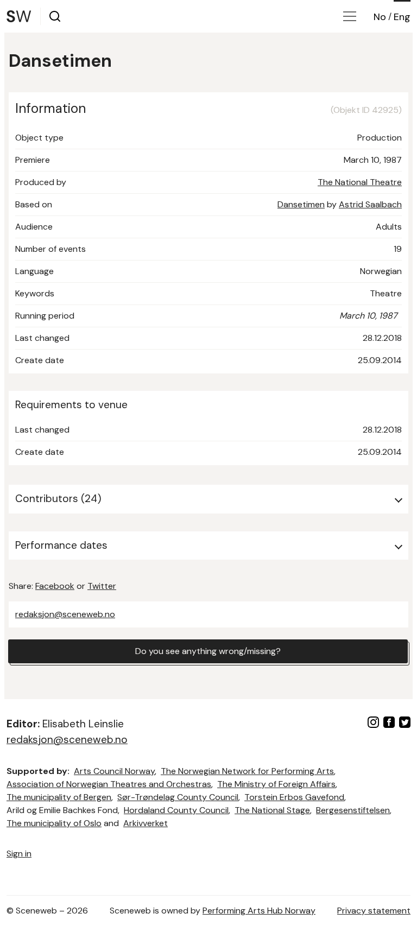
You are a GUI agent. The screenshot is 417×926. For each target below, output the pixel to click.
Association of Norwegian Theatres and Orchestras (109, 784)
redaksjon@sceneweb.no (65, 614)
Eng (402, 16)
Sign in (19, 853)
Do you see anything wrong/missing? (208, 651)
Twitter (101, 586)
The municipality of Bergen (59, 797)
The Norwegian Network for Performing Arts (247, 771)
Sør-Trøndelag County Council (177, 797)
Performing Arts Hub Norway (259, 910)
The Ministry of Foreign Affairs (276, 784)
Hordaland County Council (176, 810)
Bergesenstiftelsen (353, 810)
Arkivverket (145, 823)
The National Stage (272, 810)
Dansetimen (301, 204)
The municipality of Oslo (54, 823)
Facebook (54, 586)
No (380, 16)
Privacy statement (373, 910)
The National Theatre (360, 182)
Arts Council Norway (114, 771)
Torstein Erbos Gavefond (294, 797)
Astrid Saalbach (370, 204)
